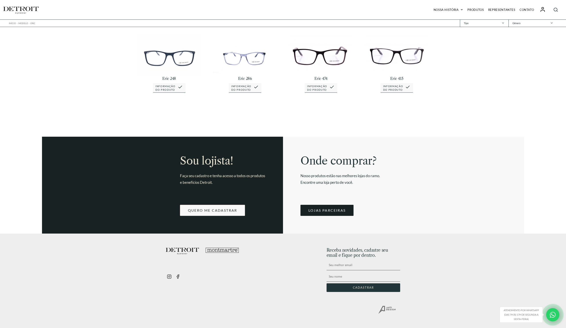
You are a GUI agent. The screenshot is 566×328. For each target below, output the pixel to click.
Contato (527, 10)
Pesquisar (555, 9)
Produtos (475, 10)
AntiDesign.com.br (387, 310)
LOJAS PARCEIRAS (327, 210)
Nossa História (446, 10)
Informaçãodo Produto (165, 88)
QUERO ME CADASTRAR (212, 210)
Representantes (501, 10)
